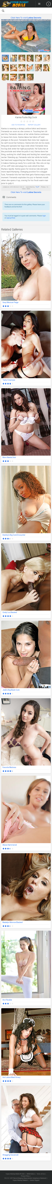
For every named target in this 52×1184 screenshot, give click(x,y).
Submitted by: (30, 187)
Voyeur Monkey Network (20, 1180)
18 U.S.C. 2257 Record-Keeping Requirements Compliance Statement (25, 1178)
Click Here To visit (26, 18)
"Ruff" (37, 187)
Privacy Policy (25, 1176)
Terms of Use (41, 1174)
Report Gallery (34, 125)
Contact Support (34, 1180)
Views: (24, 189)
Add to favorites (18, 125)
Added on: (6, 187)
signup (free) (10, 218)
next (48, 36)
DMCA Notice (31, 1174)
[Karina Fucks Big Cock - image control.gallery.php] (5, 58)
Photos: (43, 187)
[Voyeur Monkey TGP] (15, 4)
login (44, 216)
